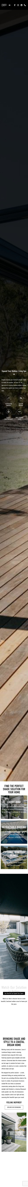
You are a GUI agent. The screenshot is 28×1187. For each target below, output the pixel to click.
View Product (14, 807)
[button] (9, 5)
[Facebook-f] (14, 5)
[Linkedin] (21, 5)
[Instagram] (18, 5)
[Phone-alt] (24, 5)
